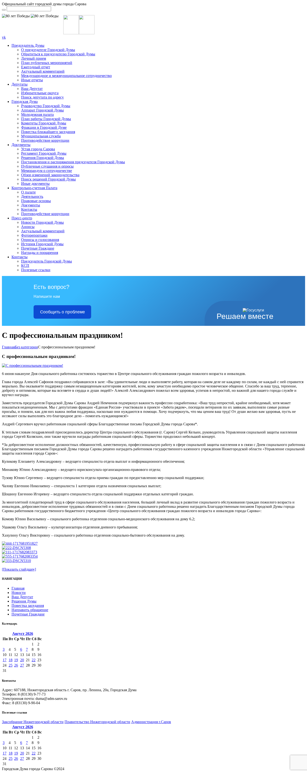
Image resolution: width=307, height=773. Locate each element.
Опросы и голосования (40, 240)
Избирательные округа (40, 93)
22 (33, 660)
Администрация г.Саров (151, 722)
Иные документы (35, 184)
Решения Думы (24, 601)
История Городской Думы (42, 244)
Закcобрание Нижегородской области (33, 722)
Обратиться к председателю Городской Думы (58, 54)
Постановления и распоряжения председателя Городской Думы (73, 162)
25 (10, 665)
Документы (21, 145)
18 (10, 660)
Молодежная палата (37, 114)
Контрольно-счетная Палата (34, 188)
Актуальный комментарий (43, 71)
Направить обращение (30, 610)
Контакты (29, 209)
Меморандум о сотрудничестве (46, 171)
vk (4, 37)
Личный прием (33, 58)
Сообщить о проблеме (62, 312)
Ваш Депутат (32, 89)
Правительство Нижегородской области (97, 722)
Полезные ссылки (35, 270)
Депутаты (20, 84)
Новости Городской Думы (42, 222)
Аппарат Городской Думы (42, 110)
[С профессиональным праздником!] (32, 365)
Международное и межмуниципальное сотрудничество (66, 76)
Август (22, 634)
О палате (28, 192)
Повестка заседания (28, 605)
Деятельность (32, 196)
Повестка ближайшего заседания (48, 132)
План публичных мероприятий (46, 63)
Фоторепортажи (34, 235)
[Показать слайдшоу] (19, 569)
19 (16, 660)
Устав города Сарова (38, 149)
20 (22, 660)
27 (22, 665)
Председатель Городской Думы (46, 261)
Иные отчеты (32, 80)
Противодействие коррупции (45, 140)
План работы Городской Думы (46, 119)
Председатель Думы (28, 45)
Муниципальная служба (41, 136)
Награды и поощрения (39, 253)
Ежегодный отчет (35, 67)
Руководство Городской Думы (45, 106)
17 (4, 660)
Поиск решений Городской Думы (48, 179)
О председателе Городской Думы (48, 50)
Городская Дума (25, 102)
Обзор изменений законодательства (50, 175)
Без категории (26, 347)
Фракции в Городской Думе (44, 127)
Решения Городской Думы (42, 158)
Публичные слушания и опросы (47, 166)
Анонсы (28, 227)
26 (16, 665)
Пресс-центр (22, 218)
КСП (25, 266)
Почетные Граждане (37, 248)
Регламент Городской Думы (43, 153)
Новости (19, 593)
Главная (8, 347)
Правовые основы (36, 201)
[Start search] (4, 10)
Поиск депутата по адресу (42, 97)
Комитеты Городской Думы (43, 123)
